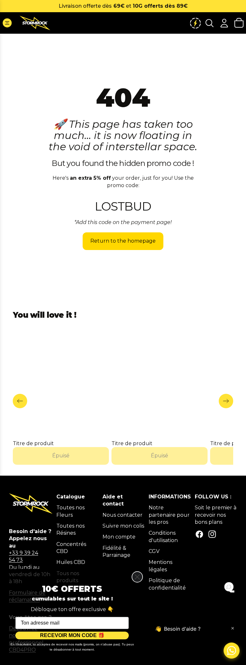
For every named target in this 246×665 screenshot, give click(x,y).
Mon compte (118, 537)
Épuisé (61, 456)
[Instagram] (212, 534)
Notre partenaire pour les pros (169, 515)
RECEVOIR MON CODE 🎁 (72, 635)
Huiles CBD (70, 562)
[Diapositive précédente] (20, 401)
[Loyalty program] (195, 23)
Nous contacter (122, 515)
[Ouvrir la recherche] (209, 23)
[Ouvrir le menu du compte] (224, 23)
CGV (154, 551)
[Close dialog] (137, 577)
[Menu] (7, 23)
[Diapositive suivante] (226, 401)
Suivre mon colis (123, 526)
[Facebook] (199, 534)
